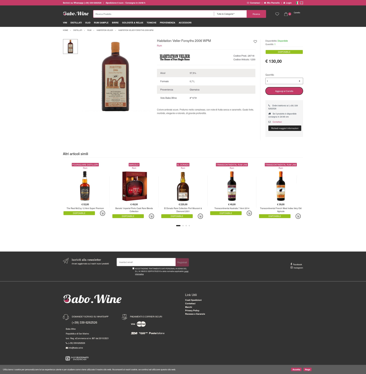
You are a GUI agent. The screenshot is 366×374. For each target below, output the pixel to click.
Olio (87, 22)
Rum (159, 45)
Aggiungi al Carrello (284, 90)
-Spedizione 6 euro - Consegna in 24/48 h (125, 2)
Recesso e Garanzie (195, 313)
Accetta (296, 369)
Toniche (151, 22)
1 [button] (178, 225)
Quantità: (269, 74)
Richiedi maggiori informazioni (284, 128)
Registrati (182, 262)
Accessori (185, 22)
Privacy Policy (192, 310)
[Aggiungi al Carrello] (102, 213)
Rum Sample (101, 22)
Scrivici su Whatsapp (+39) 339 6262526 (82, 2)
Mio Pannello (273, 2)
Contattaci (255, 2)
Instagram (298, 267)
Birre (115, 22)
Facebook (297, 264)
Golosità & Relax (132, 22)
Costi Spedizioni (193, 300)
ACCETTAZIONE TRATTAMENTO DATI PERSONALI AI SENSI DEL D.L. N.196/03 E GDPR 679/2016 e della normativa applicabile (161, 271)
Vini (65, 22)
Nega (307, 369)
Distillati (76, 22)
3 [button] (186, 225)
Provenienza (167, 22)
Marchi (188, 307)
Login (289, 2)
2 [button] (183, 225)
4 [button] (189, 225)
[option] (115, 76)
